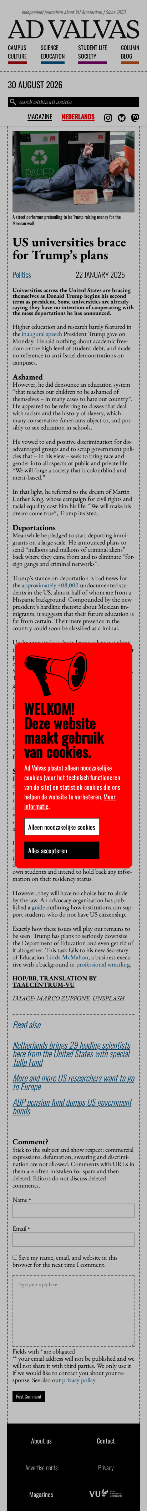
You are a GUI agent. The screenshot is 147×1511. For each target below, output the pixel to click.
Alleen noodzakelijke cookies (61, 827)
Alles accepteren (47, 850)
